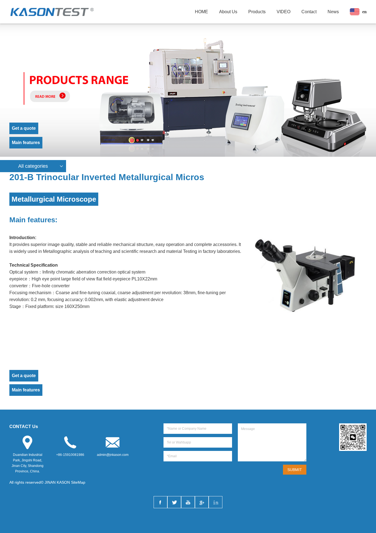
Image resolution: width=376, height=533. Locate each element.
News (333, 11)
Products (257, 11)
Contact (309, 11)
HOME (201, 11)
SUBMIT (294, 469)
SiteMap (78, 482)
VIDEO (283, 11)
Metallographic (57, 251)
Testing (190, 251)
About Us (228, 11)
